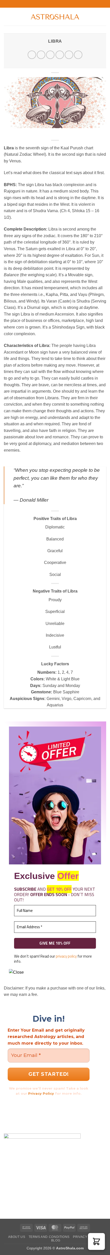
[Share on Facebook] (41, 55)
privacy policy (66, 956)
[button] (7, 16)
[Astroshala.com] (55, 16)
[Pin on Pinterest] (69, 55)
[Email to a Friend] (60, 55)
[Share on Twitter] (50, 55)
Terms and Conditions (49, 1237)
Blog (55, 1240)
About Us (16, 1237)
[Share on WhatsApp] (32, 55)
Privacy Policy (41, 1093)
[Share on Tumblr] (78, 55)
